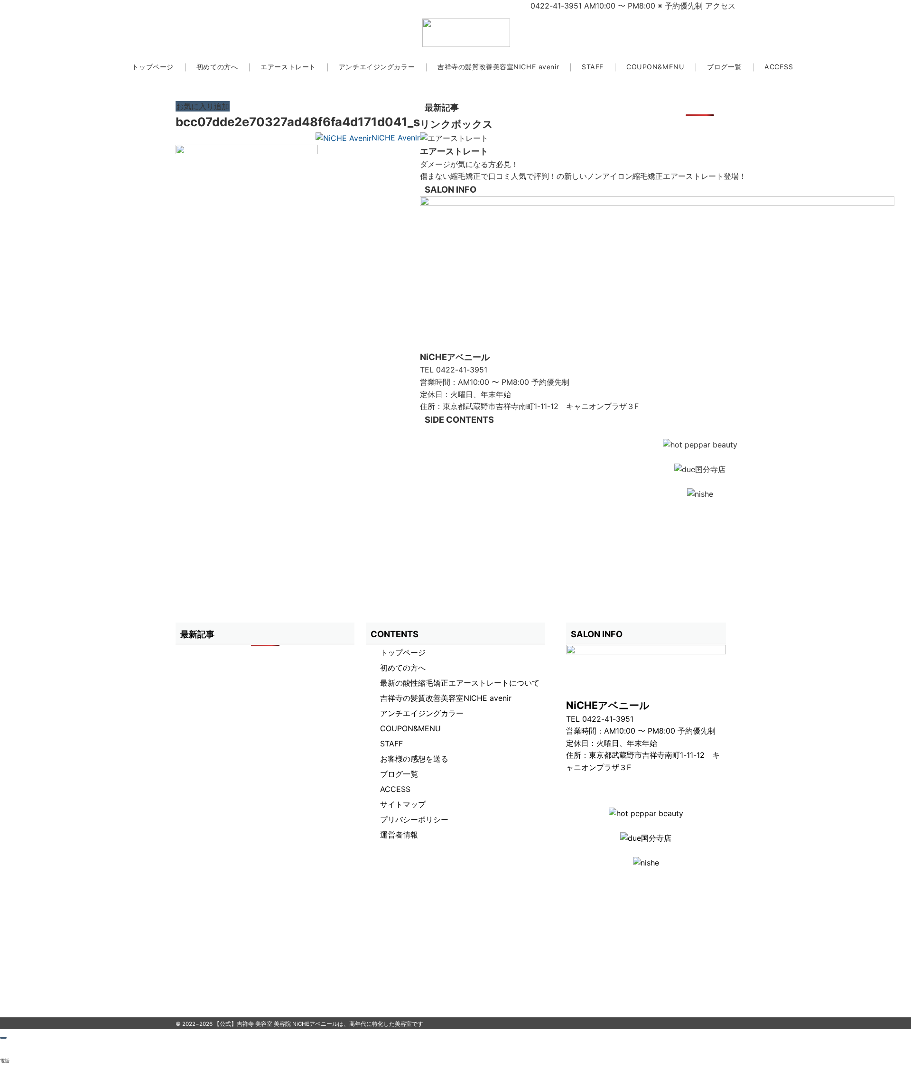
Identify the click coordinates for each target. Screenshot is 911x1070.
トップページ (403, 652)
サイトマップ (403, 804)
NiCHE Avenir (396, 137)
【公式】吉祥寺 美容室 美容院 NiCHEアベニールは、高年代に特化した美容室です (318, 1024)
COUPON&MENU (410, 728)
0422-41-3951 (461, 369)
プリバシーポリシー (414, 819)
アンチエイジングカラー (422, 713)
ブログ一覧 (399, 774)
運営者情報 (399, 834)
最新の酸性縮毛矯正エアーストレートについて (459, 683)
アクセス (720, 5)
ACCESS (395, 789)
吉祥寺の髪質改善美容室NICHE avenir (445, 698)
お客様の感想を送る (414, 758)
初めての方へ (403, 667)
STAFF (391, 743)
